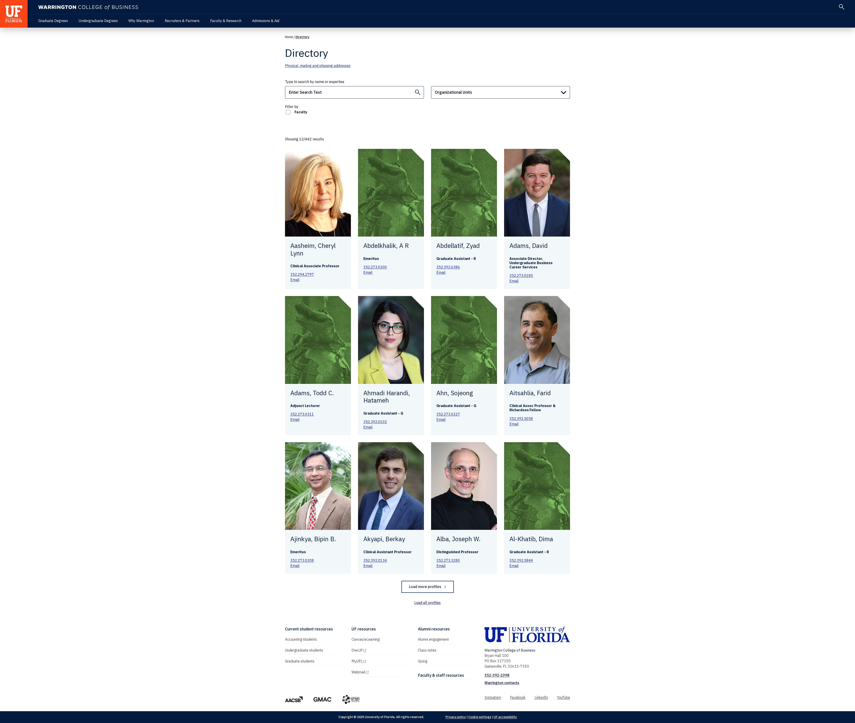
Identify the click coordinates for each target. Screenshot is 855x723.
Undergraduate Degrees (98, 20)
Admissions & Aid (265, 20)
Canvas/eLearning (366, 639)
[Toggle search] (841, 7)
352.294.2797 (302, 274)
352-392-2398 (496, 675)
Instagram (492, 697)
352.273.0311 (302, 414)
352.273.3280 (448, 560)
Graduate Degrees (53, 20)
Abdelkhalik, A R (386, 245)
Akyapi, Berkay (384, 539)
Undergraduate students (304, 650)
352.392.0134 (375, 560)
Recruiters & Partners (182, 20)
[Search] (417, 92)
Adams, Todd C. (312, 393)
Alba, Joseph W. (458, 539)
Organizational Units (453, 92)
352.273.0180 (521, 275)
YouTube (563, 697)
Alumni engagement (433, 639)
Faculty (301, 112)
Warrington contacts (501, 682)
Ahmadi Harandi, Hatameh (386, 397)
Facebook (517, 697)
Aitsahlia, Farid (530, 393)
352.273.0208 (302, 560)
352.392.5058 (521, 418)
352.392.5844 (521, 560)
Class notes (427, 650)
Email (294, 279)
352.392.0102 (375, 421)
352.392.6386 (448, 267)
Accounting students (301, 639)
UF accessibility (505, 717)
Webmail (377, 672)
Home (289, 37)
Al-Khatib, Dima (531, 539)
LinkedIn (541, 697)
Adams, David (528, 245)
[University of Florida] (14, 14)
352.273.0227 (448, 414)
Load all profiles (427, 602)
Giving (422, 661)
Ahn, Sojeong (454, 393)
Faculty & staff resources (441, 675)
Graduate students (299, 661)
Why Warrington (141, 20)
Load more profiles (425, 586)
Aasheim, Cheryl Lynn (313, 249)
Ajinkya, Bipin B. (313, 539)
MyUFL (376, 661)
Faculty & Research (225, 20)
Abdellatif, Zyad (458, 245)
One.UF (376, 650)
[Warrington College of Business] (88, 7)
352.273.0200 (375, 267)
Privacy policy (456, 717)
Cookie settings (479, 717)
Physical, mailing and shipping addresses (317, 65)
